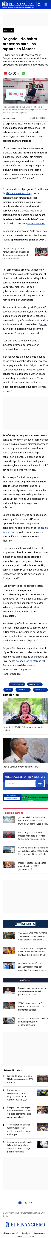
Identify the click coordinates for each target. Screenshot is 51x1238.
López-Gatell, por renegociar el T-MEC (21, 767)
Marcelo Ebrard (34, 684)
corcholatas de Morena (28, 661)
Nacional (8, 30)
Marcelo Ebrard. (36, 223)
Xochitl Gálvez (40, 690)
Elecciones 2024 (17, 684)
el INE (43, 324)
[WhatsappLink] (26, 797)
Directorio (26, 1233)
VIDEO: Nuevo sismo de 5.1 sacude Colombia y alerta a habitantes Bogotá (31, 1006)
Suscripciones (39, 1233)
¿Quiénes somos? (10, 1233)
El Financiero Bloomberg (19, 193)
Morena (33, 123)
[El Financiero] (18, 4)
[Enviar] (39, 783)
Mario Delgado (23, 690)
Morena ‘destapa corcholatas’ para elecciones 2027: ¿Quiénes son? (32, 866)
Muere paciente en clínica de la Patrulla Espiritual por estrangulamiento (33, 1022)
